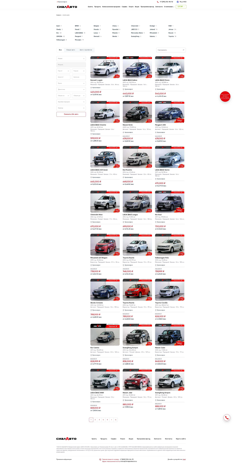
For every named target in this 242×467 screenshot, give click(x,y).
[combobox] (71, 58)
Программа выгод (143, 439)
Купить (94, 439)
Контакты (168, 439)
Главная (58, 15)
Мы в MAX (183, 2)
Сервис (113, 439)
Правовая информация (64, 459)
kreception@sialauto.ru (129, 461)
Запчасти (157, 439)
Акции (131, 439)
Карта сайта (181, 439)
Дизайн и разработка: (177, 459)
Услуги (122, 439)
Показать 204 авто (71, 114)
